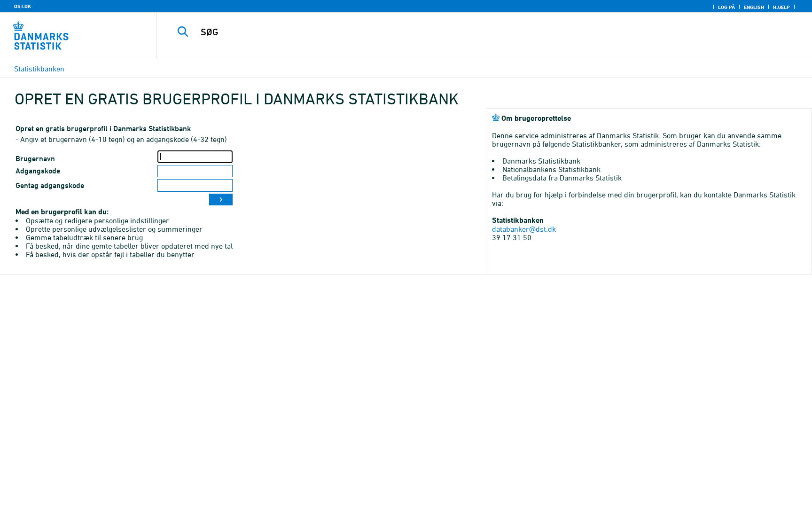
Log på (726, 7)
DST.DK (22, 6)
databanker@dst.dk (524, 229)
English (754, 7)
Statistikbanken (39, 68)
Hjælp (781, 7)
